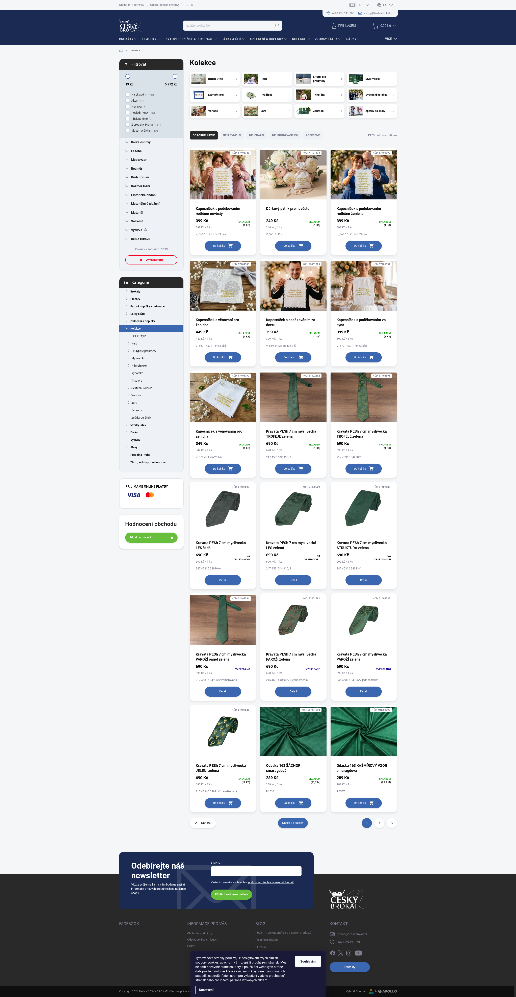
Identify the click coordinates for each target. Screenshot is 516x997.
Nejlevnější (232, 135)
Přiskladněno (141, 119)
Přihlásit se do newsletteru (231, 894)
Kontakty (349, 967)
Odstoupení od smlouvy (165, 4)
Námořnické (139, 365)
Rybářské (137, 373)
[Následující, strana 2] (379, 823)
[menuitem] (128, 39)
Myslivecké (138, 358)
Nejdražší (256, 135)
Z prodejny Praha (145, 124)
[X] (341, 952)
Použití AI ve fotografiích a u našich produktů (283, 932)
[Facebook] (333, 952)
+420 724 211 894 (349, 942)
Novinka (138, 106)
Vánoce (136, 395)
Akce (137, 100)
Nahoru (206, 822)
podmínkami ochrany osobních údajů (271, 882)
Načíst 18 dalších (293, 822)
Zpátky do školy (141, 417)
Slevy (133, 447)
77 (392, 823)
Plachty (135, 299)
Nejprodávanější (285, 135)
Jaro (134, 402)
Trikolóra (136, 380)
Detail (222, 580)
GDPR (189, 4)
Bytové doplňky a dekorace (147, 306)
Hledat (277, 25)
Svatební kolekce (141, 388)
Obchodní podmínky (131, 4)
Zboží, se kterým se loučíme (148, 462)
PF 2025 (260, 947)
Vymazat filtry (154, 259)
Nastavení (206, 990)
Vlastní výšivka (144, 130)
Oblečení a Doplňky (142, 321)
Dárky (134, 432)
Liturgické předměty (143, 351)
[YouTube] (358, 952)
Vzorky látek (138, 425)
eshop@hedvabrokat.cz (352, 934)
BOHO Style (138, 336)
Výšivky (135, 439)
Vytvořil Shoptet (356, 991)
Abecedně (313, 135)
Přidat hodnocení (140, 537)
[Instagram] (349, 952)
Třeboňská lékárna (267, 939)
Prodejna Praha (140, 454)
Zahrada (136, 410)
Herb (134, 343)
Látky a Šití (137, 313)
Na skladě (142, 94)
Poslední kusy (142, 112)
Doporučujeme (204, 135)
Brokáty (135, 291)
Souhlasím (308, 961)
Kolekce (135, 328)
